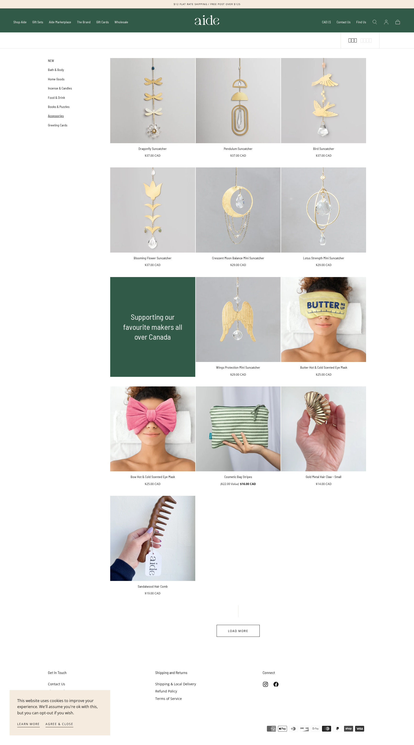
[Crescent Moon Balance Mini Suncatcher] (238, 210)
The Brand (84, 22)
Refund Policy (166, 691)
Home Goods (56, 79)
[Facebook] (276, 684)
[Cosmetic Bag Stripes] (238, 429)
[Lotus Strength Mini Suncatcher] (323, 210)
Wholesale (121, 22)
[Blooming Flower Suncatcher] (152, 210)
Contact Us (344, 22)
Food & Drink (56, 97)
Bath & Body (56, 70)
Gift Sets (37, 22)
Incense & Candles (60, 88)
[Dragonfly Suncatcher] (152, 100)
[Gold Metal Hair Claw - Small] (323, 429)
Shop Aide (20, 22)
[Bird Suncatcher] (323, 100)
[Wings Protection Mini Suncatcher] (238, 319)
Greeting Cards (57, 125)
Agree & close (59, 724)
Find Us (361, 22)
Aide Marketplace (60, 22)
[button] (326, 23)
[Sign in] (386, 22)
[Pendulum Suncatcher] (238, 100)
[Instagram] (265, 684)
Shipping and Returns (171, 672)
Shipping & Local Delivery (175, 684)
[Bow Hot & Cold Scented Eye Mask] (152, 429)
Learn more (28, 724)
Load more (238, 631)
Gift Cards (102, 22)
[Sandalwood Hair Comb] (152, 538)
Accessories (56, 116)
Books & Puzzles (58, 107)
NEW (51, 61)
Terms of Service (168, 698)
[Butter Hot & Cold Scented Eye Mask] (323, 319)
